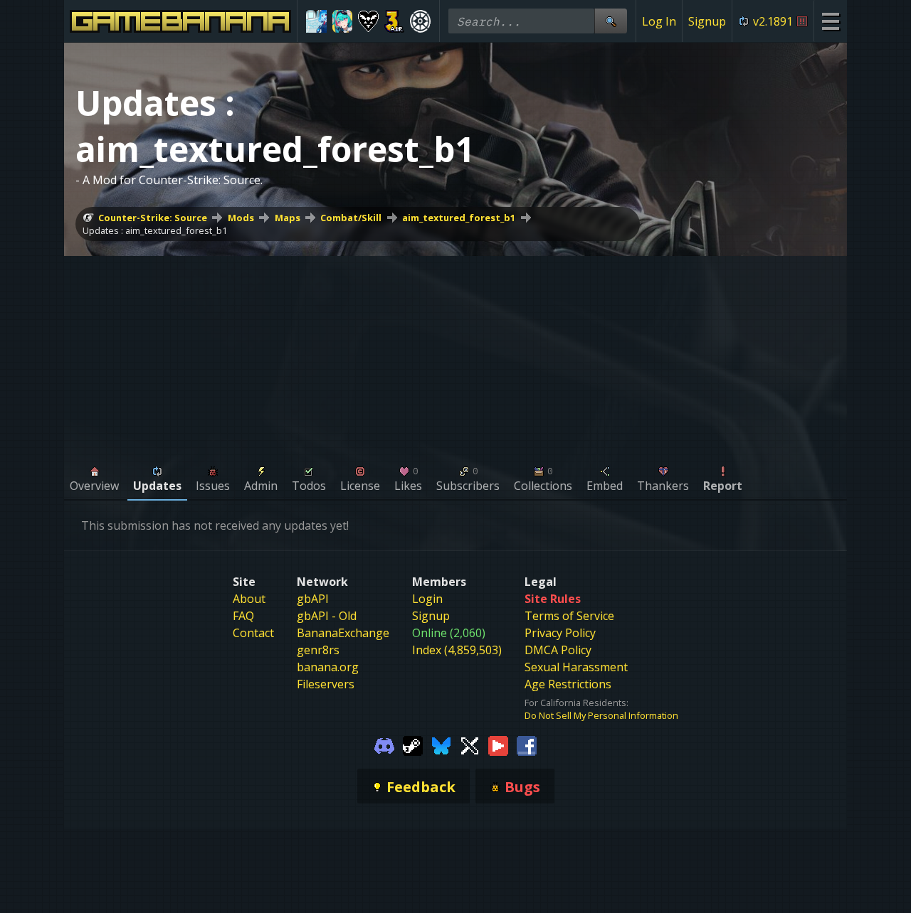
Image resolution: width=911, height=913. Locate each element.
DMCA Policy (558, 650)
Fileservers (325, 684)
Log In (659, 21)
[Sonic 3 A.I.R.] (394, 21)
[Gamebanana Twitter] (469, 744)
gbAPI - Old (327, 616)
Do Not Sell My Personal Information (601, 715)
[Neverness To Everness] (343, 21)
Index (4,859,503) (457, 650)
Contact (253, 633)
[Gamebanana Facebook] (526, 744)
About (249, 599)
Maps (287, 217)
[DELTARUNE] (368, 21)
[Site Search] (610, 21)
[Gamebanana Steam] (412, 744)
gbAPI (313, 599)
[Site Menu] (830, 21)
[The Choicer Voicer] (316, 21)
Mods (241, 217)
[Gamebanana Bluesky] (441, 744)
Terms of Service (569, 616)
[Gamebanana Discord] (384, 744)
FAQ (243, 616)
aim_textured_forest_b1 (458, 217)
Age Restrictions (568, 684)
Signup (707, 21)
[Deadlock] (420, 21)
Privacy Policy (560, 633)
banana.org (328, 667)
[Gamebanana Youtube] (498, 744)
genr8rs (318, 650)
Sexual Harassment (576, 667)
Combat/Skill (350, 217)
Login (427, 599)
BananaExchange (343, 633)
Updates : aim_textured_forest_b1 (155, 230)
